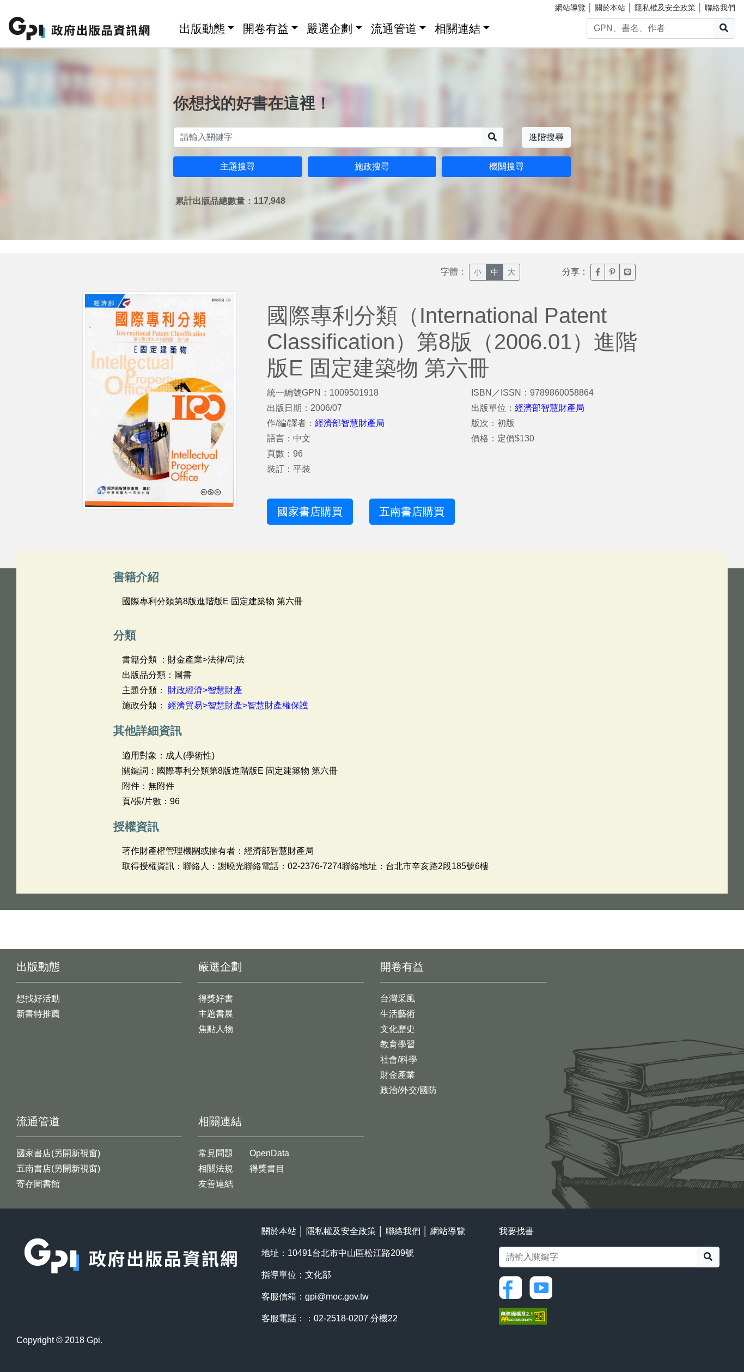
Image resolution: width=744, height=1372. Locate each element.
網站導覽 (570, 7)
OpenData (269, 1153)
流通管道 (394, 28)
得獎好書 (215, 998)
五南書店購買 (411, 512)
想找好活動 (38, 998)
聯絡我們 (720, 7)
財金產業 (397, 1074)
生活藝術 (397, 1013)
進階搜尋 (546, 137)
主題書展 (215, 1013)
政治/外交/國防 (408, 1090)
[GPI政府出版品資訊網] (80, 28)
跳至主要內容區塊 (30, 5)
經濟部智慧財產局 (350, 423)
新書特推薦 (38, 1013)
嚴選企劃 (329, 28)
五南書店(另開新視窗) (58, 1168)
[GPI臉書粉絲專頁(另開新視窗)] (513, 1286)
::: (167, 26)
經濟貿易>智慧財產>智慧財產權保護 (238, 705)
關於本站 (610, 7)
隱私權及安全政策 (665, 7)
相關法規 (215, 1168)
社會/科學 (398, 1059)
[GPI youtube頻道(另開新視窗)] (543, 1286)
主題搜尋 (237, 166)
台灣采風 (397, 998)
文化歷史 (397, 1029)
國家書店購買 (310, 512)
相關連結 (457, 28)
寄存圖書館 (38, 1183)
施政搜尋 (372, 166)
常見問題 (215, 1153)
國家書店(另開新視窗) (58, 1153)
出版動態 (202, 28)
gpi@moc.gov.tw (337, 1296)
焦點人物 (215, 1029)
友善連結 (215, 1183)
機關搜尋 (506, 166)
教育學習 (397, 1044)
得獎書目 (266, 1168)
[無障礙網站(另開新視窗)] (523, 1315)
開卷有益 (266, 28)
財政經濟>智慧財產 (205, 690)
